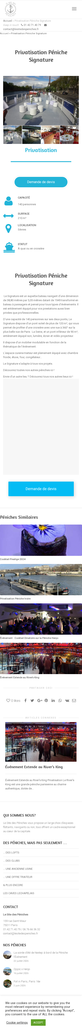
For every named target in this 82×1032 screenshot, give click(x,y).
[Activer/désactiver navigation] (74, 8)
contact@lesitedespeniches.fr (20, 933)
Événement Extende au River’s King (34, 766)
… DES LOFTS (11, 852)
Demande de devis (41, 182)
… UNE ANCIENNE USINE (18, 868)
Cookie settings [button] (17, 1022)
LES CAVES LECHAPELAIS (18, 893)
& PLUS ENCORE (13, 885)
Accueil (7, 20)
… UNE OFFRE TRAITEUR (17, 876)
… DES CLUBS (11, 860)
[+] (12, 135)
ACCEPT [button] (38, 1022)
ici (51, 370)
